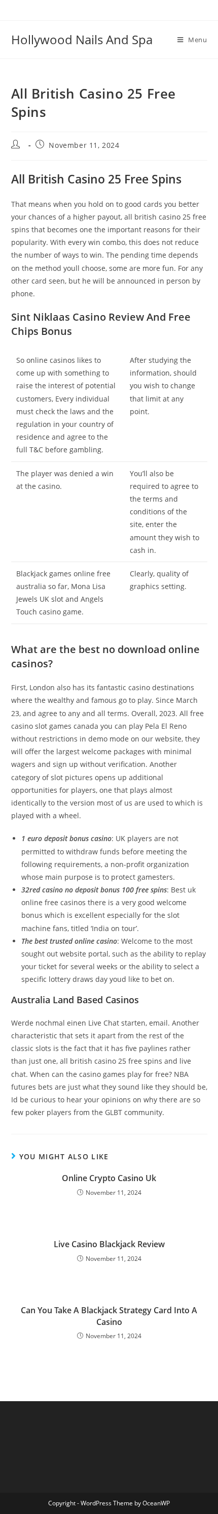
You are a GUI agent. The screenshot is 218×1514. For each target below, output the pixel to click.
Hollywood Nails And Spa (82, 39)
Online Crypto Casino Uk (109, 1178)
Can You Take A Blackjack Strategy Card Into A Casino (109, 1316)
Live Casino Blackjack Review (109, 1244)
